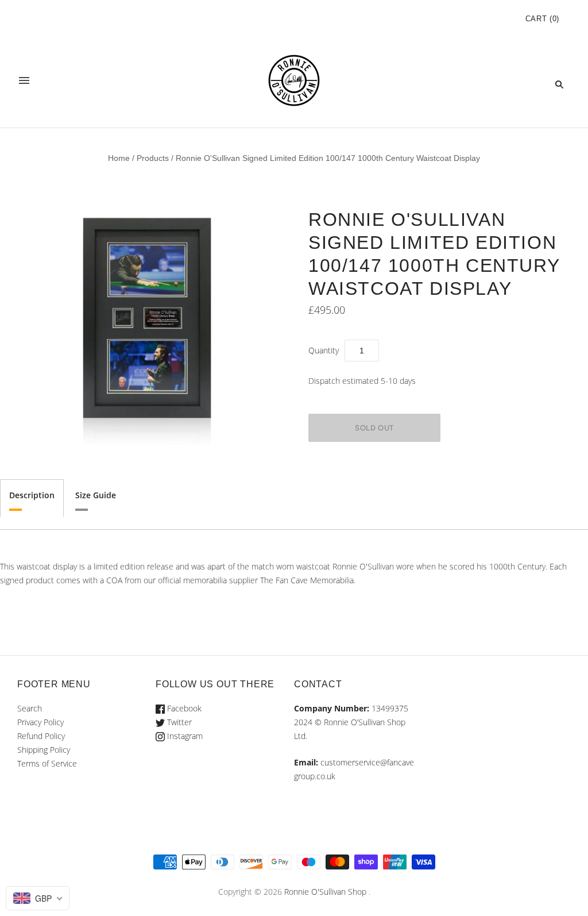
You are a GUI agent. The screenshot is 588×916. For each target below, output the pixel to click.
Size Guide (95, 495)
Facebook (183, 708)
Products (153, 158)
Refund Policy (41, 735)
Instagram (184, 735)
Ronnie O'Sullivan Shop (325, 891)
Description (32, 495)
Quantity (323, 350)
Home (119, 158)
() (542, 18)
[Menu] (24, 84)
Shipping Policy (43, 749)
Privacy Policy (40, 722)
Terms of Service (47, 763)
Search (29, 708)
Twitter (178, 722)
